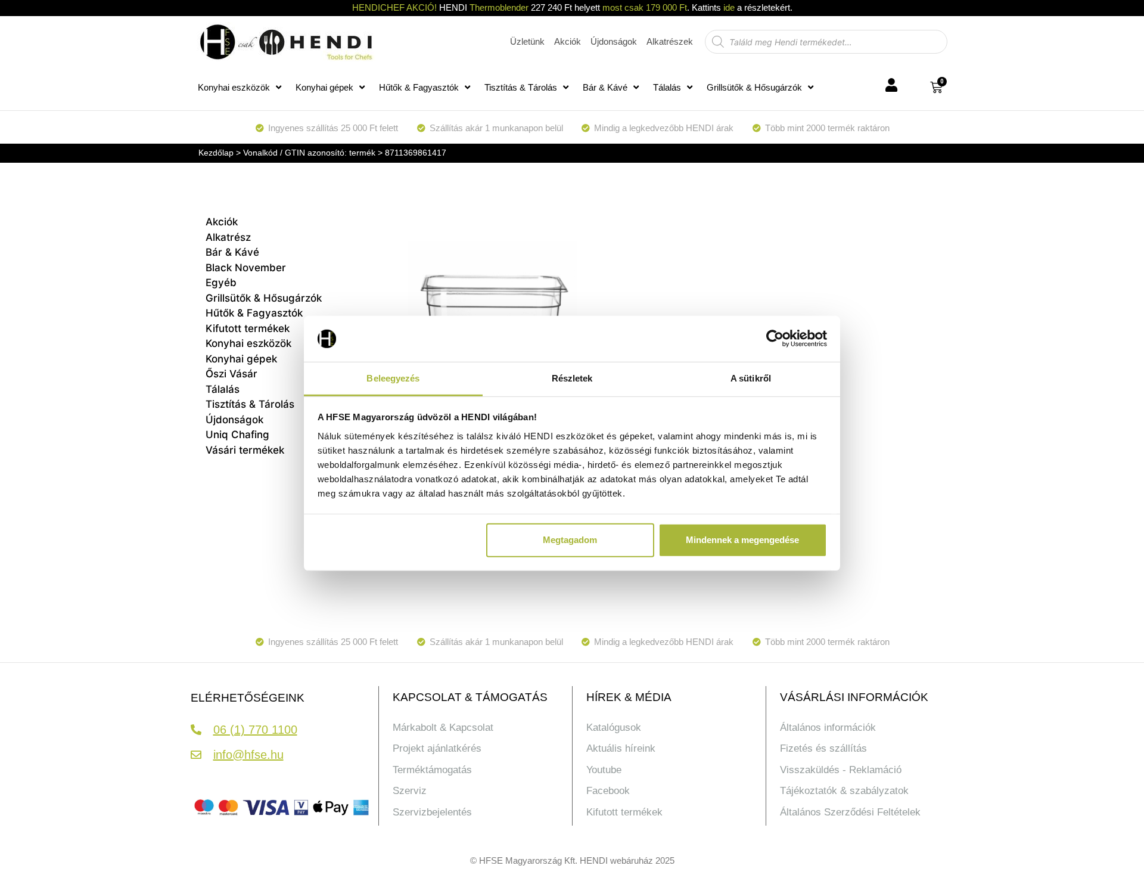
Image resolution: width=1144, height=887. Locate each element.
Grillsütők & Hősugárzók (754, 87)
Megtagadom (570, 540)
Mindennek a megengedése (742, 540)
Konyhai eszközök (234, 87)
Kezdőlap (216, 152)
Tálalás (667, 87)
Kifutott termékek (248, 328)
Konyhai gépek (324, 87)
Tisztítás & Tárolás (520, 87)
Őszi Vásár (231, 374)
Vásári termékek (245, 450)
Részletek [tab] (572, 378)
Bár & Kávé (605, 87)
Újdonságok (234, 420)
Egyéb (221, 283)
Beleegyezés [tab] (392, 378)
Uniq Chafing (237, 435)
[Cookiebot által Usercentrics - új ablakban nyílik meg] (775, 339)
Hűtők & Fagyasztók (419, 87)
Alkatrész (228, 237)
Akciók (222, 222)
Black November (246, 268)
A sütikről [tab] (750, 378)
